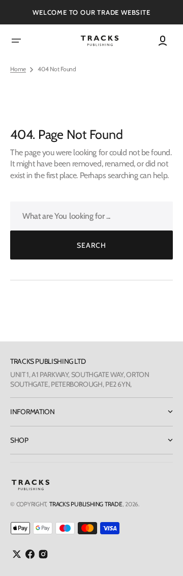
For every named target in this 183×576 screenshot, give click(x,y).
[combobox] (91, 216)
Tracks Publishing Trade (85, 504)
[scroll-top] (161, 554)
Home (18, 69)
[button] (16, 41)
